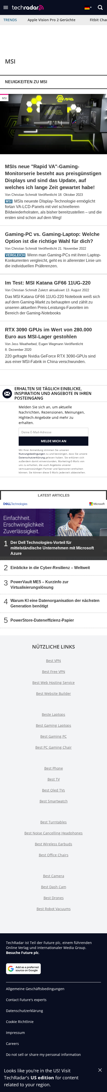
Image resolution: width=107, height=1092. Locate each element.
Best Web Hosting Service (53, 682)
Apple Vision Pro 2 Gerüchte (51, 19)
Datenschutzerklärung (32, 457)
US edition (42, 1078)
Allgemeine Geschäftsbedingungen (35, 988)
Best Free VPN (53, 671)
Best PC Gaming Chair (53, 747)
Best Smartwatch (54, 801)
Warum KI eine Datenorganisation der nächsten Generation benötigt (55, 603)
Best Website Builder (53, 693)
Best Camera (53, 876)
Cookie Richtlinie (20, 1021)
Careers (12, 1043)
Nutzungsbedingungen (32, 453)
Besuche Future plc (22, 952)
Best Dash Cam (53, 886)
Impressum (15, 1032)
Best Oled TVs (53, 790)
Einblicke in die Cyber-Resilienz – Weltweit (50, 567)
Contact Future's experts (26, 999)
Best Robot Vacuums (54, 908)
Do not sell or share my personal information (43, 1054)
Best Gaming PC (53, 736)
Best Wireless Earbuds (53, 844)
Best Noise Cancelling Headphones (53, 833)
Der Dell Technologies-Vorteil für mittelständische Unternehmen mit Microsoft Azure (52, 547)
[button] (5, 7)
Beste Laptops (53, 714)
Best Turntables (53, 822)
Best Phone (53, 768)
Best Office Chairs (53, 855)
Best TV (54, 779)
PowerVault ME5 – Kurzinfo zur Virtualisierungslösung (39, 584)
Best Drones (54, 897)
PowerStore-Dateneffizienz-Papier (42, 620)
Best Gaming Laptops (53, 725)
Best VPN (53, 660)
